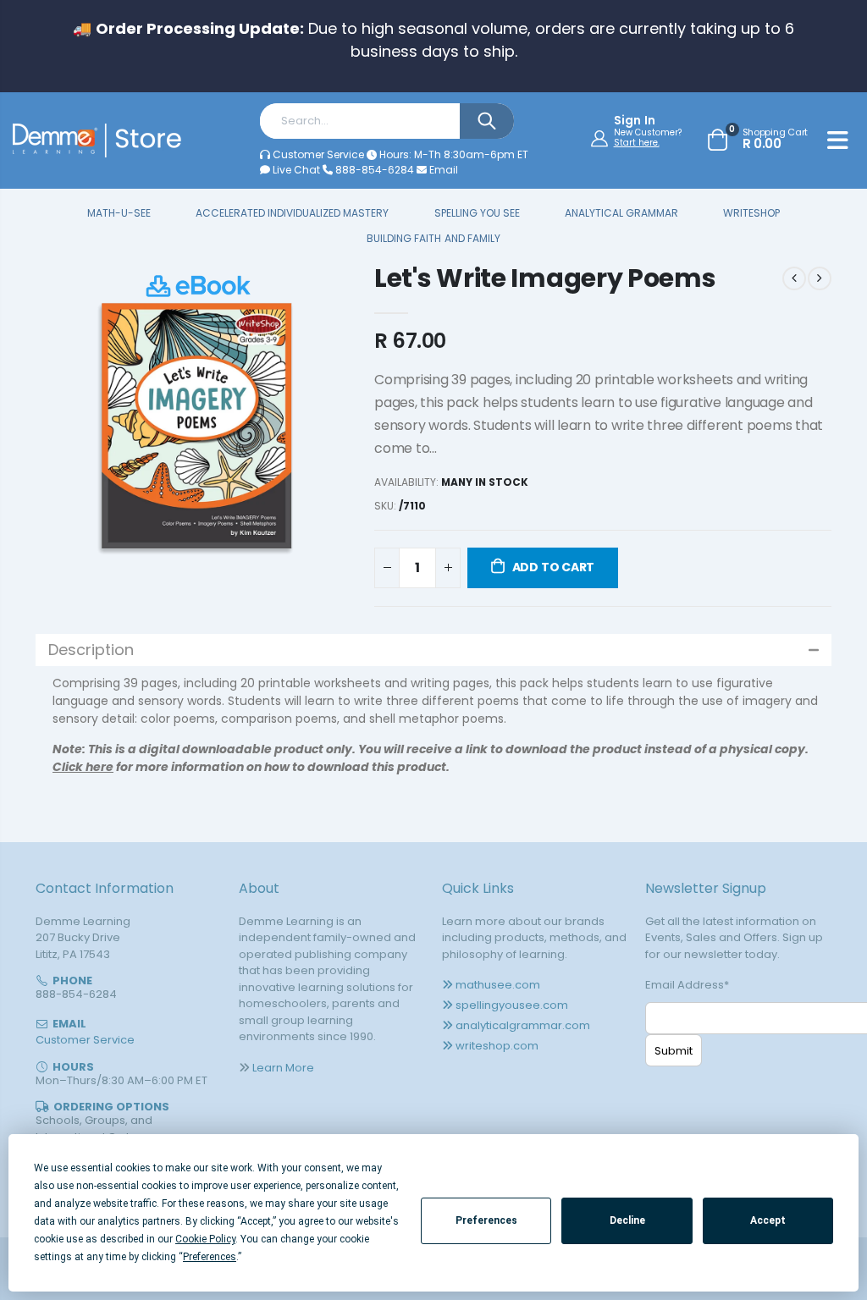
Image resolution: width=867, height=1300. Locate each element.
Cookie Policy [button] (205, 1239)
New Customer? (648, 133)
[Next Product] (819, 278)
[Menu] (837, 143)
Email (442, 169)
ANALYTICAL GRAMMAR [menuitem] (621, 213)
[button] (433, 650)
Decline (627, 1220)
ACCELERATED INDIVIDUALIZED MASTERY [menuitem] (292, 213)
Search (487, 121)
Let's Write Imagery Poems (545, 278)
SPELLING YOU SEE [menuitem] (477, 213)
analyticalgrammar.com (523, 1025)
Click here (82, 766)
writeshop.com (497, 1046)
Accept (768, 1220)
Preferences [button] (209, 1257)
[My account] (601, 138)
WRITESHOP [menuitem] (751, 213)
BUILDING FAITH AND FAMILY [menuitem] (433, 239)
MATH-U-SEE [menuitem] (119, 213)
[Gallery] (196, 424)
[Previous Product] (794, 278)
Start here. (637, 142)
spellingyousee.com (512, 1005)
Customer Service (318, 154)
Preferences (486, 1220)
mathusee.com (498, 985)
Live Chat (295, 169)
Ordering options (111, 1107)
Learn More (283, 1068)
